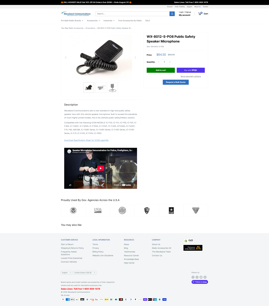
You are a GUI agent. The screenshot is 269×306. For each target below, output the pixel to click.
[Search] (172, 13)
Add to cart (161, 70)
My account (184, 15)
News (126, 244)
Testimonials (129, 252)
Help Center (129, 263)
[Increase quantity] (170, 62)
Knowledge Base (131, 259)
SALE (147, 20)
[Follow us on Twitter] (197, 277)
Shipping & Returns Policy (72, 248)
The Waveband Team (161, 252)
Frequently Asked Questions (68, 253)
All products (90, 28)
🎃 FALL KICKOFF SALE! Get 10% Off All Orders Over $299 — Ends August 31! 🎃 (96, 2)
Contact (205, 6)
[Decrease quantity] (159, 62)
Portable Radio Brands (71, 20)
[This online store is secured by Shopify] (188, 240)
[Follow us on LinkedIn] (205, 277)
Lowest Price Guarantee (71, 258)
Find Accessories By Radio (130, 20)
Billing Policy (98, 252)
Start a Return (67, 244)
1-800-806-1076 (200, 2)
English (65, 273)
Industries (108, 20)
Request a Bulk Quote (176, 82)
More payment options (191, 76)
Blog (126, 248)
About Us (197, 6)
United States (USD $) (83, 273)
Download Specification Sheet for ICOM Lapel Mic (86, 140)
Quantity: (151, 62)
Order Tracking (180, 6)
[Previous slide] (66, 57)
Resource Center (131, 255)
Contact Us (157, 255)
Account (170, 6)
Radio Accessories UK (161, 248)
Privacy (95, 248)
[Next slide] (135, 57)
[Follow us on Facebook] (193, 277)
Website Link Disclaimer (102, 255)
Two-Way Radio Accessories (72, 28)
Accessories (92, 20)
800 (87, 289)
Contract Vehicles (69, 262)
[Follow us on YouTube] (201, 277)
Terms (95, 244)
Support (189, 6)
